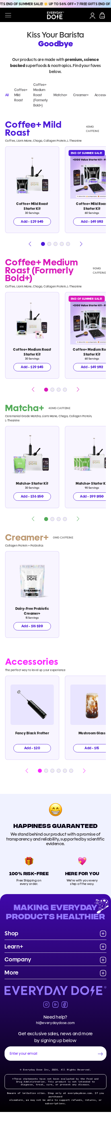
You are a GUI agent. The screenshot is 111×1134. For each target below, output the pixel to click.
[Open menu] (8, 15)
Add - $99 (92, 496)
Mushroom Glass (92, 733)
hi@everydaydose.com (55, 1023)
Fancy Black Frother (32, 733)
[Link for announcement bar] (55, 4)
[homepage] (55, 15)
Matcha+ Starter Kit (32, 483)
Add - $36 (32, 496)
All (7, 95)
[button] (29, 244)
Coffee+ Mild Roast (21, 95)
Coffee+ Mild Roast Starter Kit (32, 206)
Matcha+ (60, 95)
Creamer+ (81, 95)
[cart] (102, 15)
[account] (92, 15)
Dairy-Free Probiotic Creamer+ (32, 611)
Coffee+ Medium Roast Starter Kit (32, 351)
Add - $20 (32, 748)
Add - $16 (32, 626)
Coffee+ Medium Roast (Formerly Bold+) (40, 94)
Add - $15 (92, 748)
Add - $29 (32, 221)
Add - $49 (92, 221)
